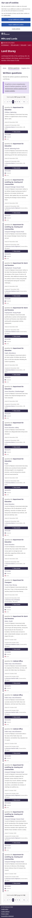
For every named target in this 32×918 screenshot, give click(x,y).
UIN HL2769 (8, 720)
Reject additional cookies (16, 24)
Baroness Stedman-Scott (12, 291)
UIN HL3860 (8, 134)
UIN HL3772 (8, 490)
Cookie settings (16, 29)
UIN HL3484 (8, 607)
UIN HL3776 (8, 254)
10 (15, 102)
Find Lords (23, 45)
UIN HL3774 (8, 413)
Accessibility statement (7, 916)
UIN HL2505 (8, 845)
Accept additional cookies (16, 19)
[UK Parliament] (5, 33)
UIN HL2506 (8, 803)
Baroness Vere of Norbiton (13, 600)
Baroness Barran (10, 127)
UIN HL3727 (8, 299)
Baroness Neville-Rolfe (12, 678)
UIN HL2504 (8, 886)
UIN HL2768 (8, 756)
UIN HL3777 (8, 215)
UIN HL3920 (8, 571)
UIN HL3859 (8, 171)
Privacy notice (5, 914)
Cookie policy (4, 909)
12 (19, 102)
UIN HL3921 (7, 530)
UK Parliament (5, 45)
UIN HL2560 (8, 652)
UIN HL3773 (8, 450)
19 (24, 102)
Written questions (13, 68)
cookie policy (7, 15)
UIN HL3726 (8, 339)
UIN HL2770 (8, 686)
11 (17, 102)
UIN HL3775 (8, 377)
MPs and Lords (9, 38)
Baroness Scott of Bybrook (13, 208)
